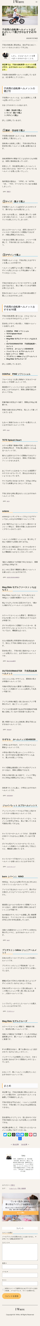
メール (5, 1271)
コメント (5, 1242)
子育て (13, 1185)
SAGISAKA (9, 795)
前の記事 (16, 1144)
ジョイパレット (11, 866)
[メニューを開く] (36, 2)
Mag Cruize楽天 (11, 661)
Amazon (9, 729)
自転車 (23, 1188)
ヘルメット (13, 1188)
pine (8, 430)
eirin (8, 501)
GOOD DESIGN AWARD (13, 577)
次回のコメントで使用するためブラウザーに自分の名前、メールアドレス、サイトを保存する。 (21, 1289)
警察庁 (8, 191)
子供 (18, 1188)
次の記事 (24, 1144)
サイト (4, 1280)
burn (8, 940)
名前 (4, 1263)
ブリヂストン (10, 1011)
